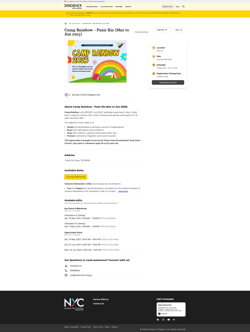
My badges (119, 6)
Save (177, 30)
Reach (107, 327)
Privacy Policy (86, 327)
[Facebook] (158, 319)
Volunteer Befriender (75, 177)
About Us (128, 6)
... (122, 191)
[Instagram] (163, 319)
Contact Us (98, 303)
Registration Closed (168, 82)
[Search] (184, 6)
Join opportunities (92, 6)
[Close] (247, 21)
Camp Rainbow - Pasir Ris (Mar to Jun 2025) (95, 23)
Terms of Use (98, 327)
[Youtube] (169, 319)
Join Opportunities (74, 23)
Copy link (160, 30)
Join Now (164, 313)
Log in (177, 6)
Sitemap (114, 327)
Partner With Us (100, 299)
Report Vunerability (71, 327)
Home (65, 23)
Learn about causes (106, 6)
